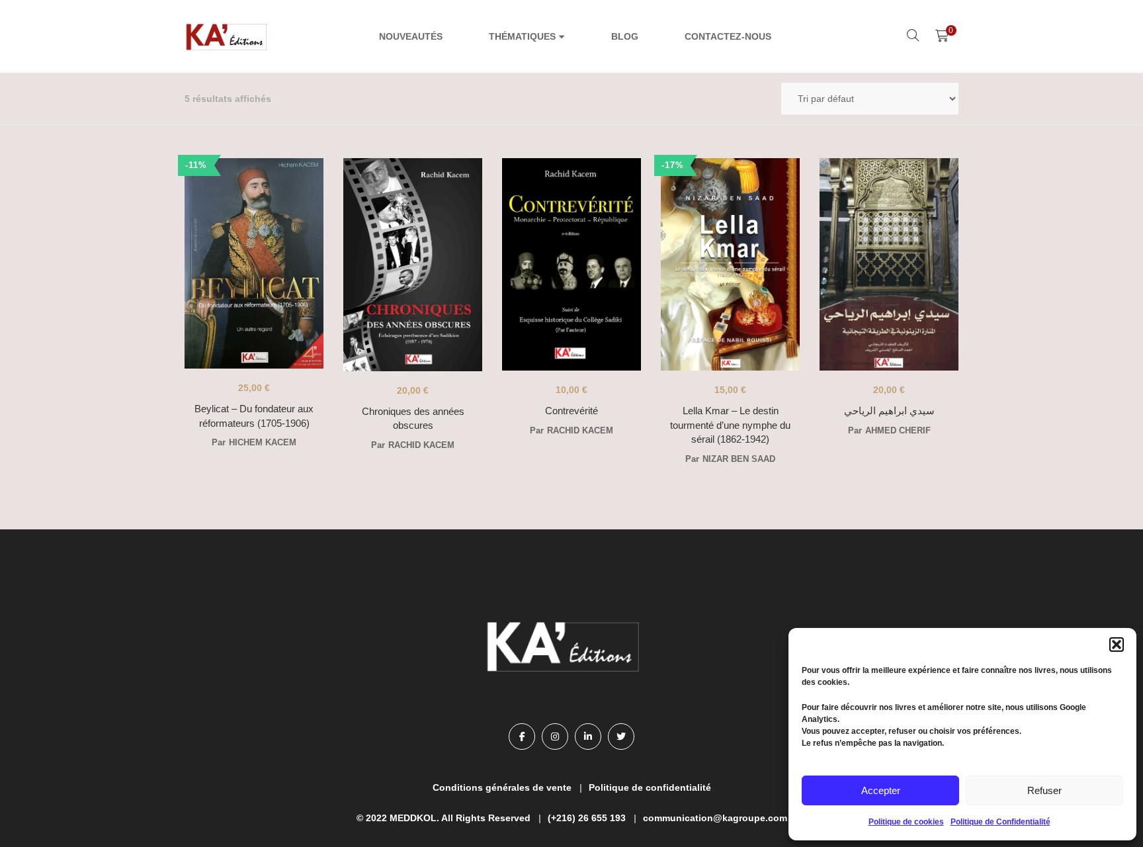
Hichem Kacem (262, 442)
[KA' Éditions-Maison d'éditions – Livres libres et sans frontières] (228, 36)
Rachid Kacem (421, 445)
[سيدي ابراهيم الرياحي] (889, 264)
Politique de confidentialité (650, 787)
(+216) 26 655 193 (587, 818)
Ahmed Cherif (898, 430)
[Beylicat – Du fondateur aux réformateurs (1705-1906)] (254, 264)
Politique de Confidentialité (1000, 821)
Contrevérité (571, 410)
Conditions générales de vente (502, 787)
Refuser (1044, 790)
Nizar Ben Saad (738, 459)
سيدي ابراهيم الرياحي (889, 410)
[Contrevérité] (571, 264)
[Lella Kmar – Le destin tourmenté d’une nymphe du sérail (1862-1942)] (730, 264)
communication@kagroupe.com (715, 818)
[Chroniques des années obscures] (412, 264)
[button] (1116, 644)
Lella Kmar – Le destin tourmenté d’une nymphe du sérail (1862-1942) (730, 425)
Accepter (880, 790)
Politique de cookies (906, 821)
